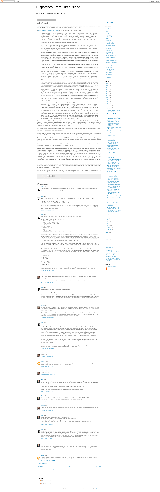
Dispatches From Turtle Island (58, 7)
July (108, 218)
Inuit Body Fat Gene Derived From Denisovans (113, 134)
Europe (48, 177)
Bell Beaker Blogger (110, 36)
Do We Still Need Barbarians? (114, 201)
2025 (107, 85)
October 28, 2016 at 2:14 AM (47, 270)
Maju (42, 186)
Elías (42, 379)
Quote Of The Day (110, 22)
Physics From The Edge (111, 60)
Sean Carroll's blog (110, 69)
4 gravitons (108, 28)
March (108, 225)
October (109, 109)
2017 (107, 101)
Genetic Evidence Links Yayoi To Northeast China (113, 187)
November (109, 107)
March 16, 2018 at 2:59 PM (47, 391)
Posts (42, 480)
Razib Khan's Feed (110, 64)
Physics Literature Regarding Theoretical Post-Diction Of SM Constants (113, 259)
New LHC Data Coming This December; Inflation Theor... (114, 117)
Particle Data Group (110, 57)
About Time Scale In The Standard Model (112, 143)
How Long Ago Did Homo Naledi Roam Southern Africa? (113, 124)
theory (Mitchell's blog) (111, 70)
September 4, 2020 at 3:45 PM (48, 460)
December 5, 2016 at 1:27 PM (47, 366)
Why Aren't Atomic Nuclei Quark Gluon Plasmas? (114, 172)
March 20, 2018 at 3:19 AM (47, 410)
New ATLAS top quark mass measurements (113, 140)
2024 (107, 87)
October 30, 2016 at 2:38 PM (47, 348)
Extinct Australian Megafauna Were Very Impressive (113, 111)
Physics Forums (109, 59)
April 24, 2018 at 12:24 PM (47, 438)
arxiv (107, 31)
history (55, 177)
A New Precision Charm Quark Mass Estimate (114, 128)
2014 (107, 234)
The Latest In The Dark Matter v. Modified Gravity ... (113, 114)
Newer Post (40, 466)
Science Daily (109, 65)
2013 (107, 236)
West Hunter (108, 77)
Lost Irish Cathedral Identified (113, 184)
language (59, 177)
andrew (42, 274)
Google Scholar (109, 47)
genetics (52, 177)
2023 (107, 89)
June (108, 219)
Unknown (43, 361)
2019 (107, 97)
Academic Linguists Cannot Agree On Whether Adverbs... (113, 150)
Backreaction (109, 35)
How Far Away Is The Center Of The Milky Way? (114, 193)
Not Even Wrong (109, 52)
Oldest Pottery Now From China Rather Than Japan (113, 121)
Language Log (109, 50)
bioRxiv (107, 38)
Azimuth (108, 33)
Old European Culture (111, 55)
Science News (109, 67)
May (108, 221)
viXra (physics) (109, 74)
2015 (107, 232)
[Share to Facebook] (53, 176)
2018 (107, 99)
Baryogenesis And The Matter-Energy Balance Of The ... (114, 211)
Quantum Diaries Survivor (112, 62)
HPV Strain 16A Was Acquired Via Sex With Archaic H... (114, 160)
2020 (107, 95)
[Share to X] (51, 176)
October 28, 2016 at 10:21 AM (47, 282)
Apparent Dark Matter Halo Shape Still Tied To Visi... (113, 166)
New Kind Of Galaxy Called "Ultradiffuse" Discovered (113, 153)
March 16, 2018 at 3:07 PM (47, 401)
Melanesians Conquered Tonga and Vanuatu (112, 175)
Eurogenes (108, 40)
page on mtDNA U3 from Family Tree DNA (48, 30)
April (108, 223)
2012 (107, 238)
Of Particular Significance (111, 53)
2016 (107, 103)
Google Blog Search (110, 45)
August (109, 216)
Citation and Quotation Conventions (111, 249)
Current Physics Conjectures (112, 254)
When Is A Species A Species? (114, 195)
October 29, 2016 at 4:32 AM (47, 301)
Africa (42, 177)
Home (69, 466)
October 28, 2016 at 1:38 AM (47, 210)
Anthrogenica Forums (111, 30)
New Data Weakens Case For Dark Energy (113, 146)
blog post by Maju (42, 26)
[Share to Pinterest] (54, 176)
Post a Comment (43, 463)
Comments (43, 483)
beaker (42, 455)
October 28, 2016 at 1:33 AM (47, 192)
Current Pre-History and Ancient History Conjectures (113, 252)
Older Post (98, 466)
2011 (107, 240)
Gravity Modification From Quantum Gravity (113, 190)
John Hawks (108, 48)
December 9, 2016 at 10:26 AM (48, 374)
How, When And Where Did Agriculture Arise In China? (113, 163)
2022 (107, 91)
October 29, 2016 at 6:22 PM (47, 317)
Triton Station (109, 72)
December (109, 105)
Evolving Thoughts (110, 42)
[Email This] (48, 176)
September (109, 214)
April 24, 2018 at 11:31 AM (47, 424)
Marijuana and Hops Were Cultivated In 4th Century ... (113, 208)
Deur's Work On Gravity (111, 256)
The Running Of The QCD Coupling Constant (113, 182)
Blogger (96, 488)
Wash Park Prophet (110, 76)
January (109, 229)
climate (45, 177)
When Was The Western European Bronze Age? (113, 179)
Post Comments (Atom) (48, 469)
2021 (107, 93)
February (109, 227)
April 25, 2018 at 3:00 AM (46, 451)
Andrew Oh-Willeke (112, 266)
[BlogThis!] (49, 176)
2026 (107, 83)
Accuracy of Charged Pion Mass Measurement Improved (113, 204)
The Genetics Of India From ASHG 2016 (113, 156)
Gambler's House (110, 43)
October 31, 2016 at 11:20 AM (47, 356)
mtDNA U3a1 (110, 137)
